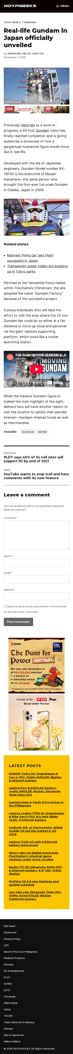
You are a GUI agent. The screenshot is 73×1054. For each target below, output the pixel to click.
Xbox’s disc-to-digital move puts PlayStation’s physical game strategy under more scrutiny (33, 856)
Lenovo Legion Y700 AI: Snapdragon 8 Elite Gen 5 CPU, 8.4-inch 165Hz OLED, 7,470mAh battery (36, 816)
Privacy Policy (12, 939)
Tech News (12, 22)
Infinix (7, 1009)
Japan (42, 432)
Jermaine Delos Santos (25, 53)
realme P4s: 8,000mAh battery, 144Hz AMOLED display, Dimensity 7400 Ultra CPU (35, 791)
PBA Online (10, 1003)
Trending (29, 22)
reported (28, 125)
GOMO (8, 983)
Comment (11, 518)
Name (8, 556)
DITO (7, 990)
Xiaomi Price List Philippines (21, 951)
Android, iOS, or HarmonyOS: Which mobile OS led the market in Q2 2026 (36, 831)
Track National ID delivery (19, 1022)
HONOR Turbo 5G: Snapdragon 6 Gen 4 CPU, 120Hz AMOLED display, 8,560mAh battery (35, 777)
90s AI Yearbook (14, 1035)
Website (9, 589)
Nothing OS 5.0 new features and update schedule (34, 883)
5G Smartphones (14, 970)
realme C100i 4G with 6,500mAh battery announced (33, 843)
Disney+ (8, 1028)
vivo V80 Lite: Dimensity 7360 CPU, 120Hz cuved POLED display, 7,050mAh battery (35, 895)
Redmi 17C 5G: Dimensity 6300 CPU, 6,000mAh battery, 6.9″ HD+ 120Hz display (36, 870)
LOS (6, 945)
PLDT (7, 977)
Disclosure (10, 932)
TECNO (8, 1015)
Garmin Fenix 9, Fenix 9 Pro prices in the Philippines (36, 803)
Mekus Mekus (12, 1041)
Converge (10, 996)
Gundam (42, 130)
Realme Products (14, 958)
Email (8, 572)
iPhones (9, 964)
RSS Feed (9, 926)
